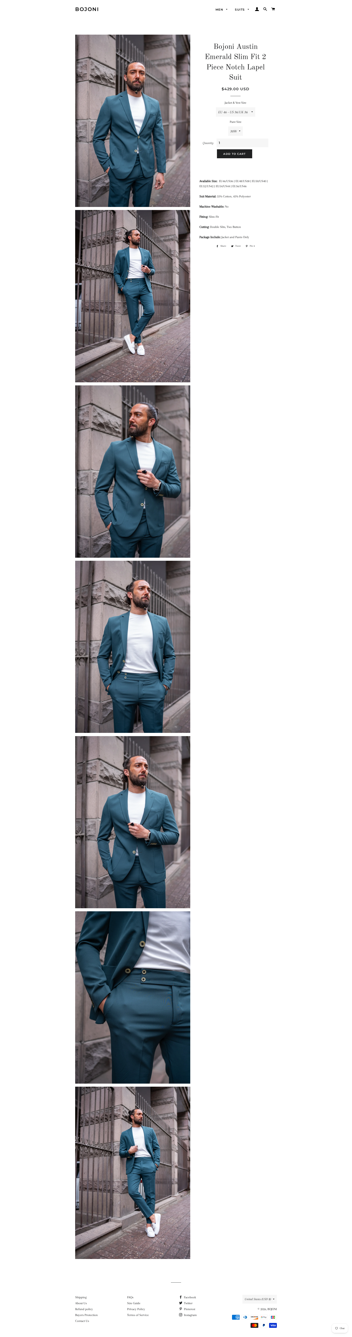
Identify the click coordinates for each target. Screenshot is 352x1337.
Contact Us (82, 1321)
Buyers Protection (86, 1315)
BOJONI (87, 9)
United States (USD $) (258, 1299)
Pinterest (189, 1309)
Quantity (208, 143)
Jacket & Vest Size (235, 102)
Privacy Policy (136, 1309)
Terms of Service (138, 1315)
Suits (240, 9)
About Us (81, 1303)
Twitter (187, 1303)
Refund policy (84, 1309)
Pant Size (235, 122)
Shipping (81, 1297)
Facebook (189, 1297)
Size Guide (133, 1303)
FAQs (130, 1297)
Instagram (190, 1315)
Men (220, 9)
